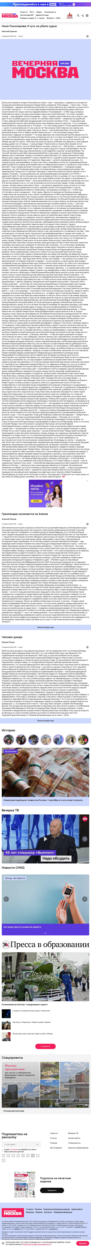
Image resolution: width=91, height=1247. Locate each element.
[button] (85, 739)
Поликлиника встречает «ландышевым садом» (25, 1004)
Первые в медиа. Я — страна (32, 18)
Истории (8, 730)
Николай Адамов (9, 31)
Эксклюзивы (10, 751)
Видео (39, 12)
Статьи (53, 1138)
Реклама (38, 1209)
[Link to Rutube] (38, 1155)
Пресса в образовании (78, 1148)
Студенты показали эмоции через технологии (31, 1011)
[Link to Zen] (18, 1155)
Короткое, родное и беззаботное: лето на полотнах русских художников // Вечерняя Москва (83, 740)
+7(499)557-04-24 (80, 1227)
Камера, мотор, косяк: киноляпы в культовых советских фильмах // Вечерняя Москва (21, 740)
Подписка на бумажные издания (56, 1209)
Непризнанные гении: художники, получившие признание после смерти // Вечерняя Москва (33, 740)
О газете (29, 1209)
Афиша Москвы (42, 15)
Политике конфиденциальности (37, 1244)
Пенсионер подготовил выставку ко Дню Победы (32, 1034)
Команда (39, 1212)
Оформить (51, 1190)
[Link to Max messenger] (3, 1155)
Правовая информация (63, 1212)
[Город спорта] (69, 15)
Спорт (20, 36)
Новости (24, 12)
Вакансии (30, 1212)
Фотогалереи (56, 1148)
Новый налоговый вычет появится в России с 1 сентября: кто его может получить (43, 800)
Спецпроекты (50, 12)
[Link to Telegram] (28, 1155)
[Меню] (87, 15)
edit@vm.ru (18, 1229)
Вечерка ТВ (10, 810)
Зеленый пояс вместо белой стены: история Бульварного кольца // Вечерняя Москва (71, 740)
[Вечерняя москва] (13, 1212)
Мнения (53, 1143)
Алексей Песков (9, 519)
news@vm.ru (53, 1229)
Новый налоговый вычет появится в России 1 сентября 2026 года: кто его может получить (45, 772)
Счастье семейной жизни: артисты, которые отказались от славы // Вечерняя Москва (9, 740)
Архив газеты (74, 1138)
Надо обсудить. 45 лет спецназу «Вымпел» (45, 838)
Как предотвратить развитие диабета (45, 899)
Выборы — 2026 (53, 18)
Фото (32, 12)
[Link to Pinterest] (3, 1160)
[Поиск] (78, 15)
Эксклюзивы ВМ (27, 15)
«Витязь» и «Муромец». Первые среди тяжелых (31, 1022)
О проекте (45, 1046)
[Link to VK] (8, 1155)
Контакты (48, 1212)
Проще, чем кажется (15, 878)
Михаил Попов (8, 642)
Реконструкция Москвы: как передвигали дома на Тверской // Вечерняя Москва (46, 740)
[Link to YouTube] (23, 1155)
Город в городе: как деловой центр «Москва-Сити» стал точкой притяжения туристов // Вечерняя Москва (58, 740)
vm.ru (72, 1225)
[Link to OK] (13, 1155)
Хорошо (83, 1243)
